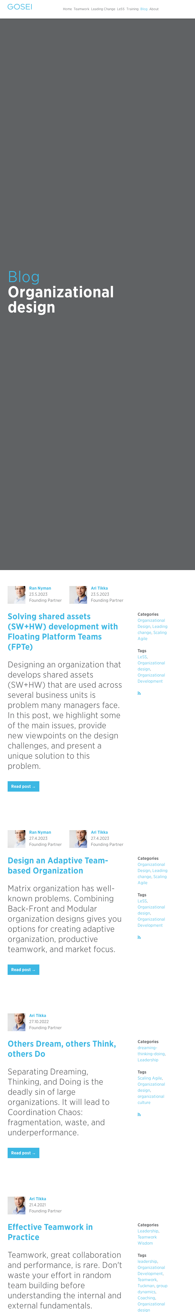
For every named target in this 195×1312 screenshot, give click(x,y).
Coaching (146, 1298)
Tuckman (146, 1285)
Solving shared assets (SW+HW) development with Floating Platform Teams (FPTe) (63, 631)
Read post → (23, 786)
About (154, 9)
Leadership (148, 1060)
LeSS (121, 9)
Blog (144, 9)
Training (132, 9)
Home (67, 9)
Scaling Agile (150, 1078)
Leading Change (103, 9)
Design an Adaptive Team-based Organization (58, 865)
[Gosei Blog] (139, 693)
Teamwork (81, 9)
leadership (147, 1261)
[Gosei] (20, 7)
